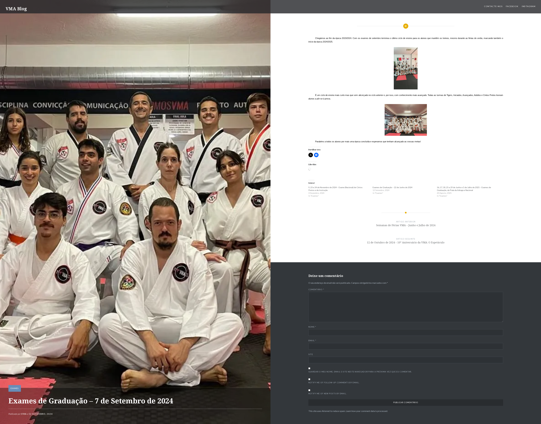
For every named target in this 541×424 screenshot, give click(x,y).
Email (312, 340)
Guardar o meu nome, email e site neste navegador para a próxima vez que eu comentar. (360, 372)
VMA (24, 414)
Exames (15, 388)
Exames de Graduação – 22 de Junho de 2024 (392, 187)
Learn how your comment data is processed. (367, 411)
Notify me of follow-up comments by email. (334, 382)
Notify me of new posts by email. (327, 393)
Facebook (512, 6)
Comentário (316, 289)
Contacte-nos (493, 6)
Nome (312, 327)
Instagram (528, 6)
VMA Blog (16, 9)
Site (310, 354)
